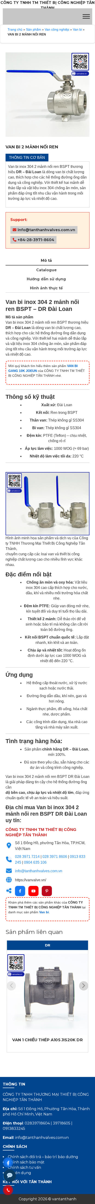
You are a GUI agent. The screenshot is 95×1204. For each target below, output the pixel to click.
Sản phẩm (33, 29)
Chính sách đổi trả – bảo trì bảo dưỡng (43, 1157)
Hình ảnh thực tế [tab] (46, 288)
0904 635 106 (35, 862)
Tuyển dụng (19, 1173)
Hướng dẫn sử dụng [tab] (46, 279)
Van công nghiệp (57, 29)
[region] (47, 94)
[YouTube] (33, 891)
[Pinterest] (47, 891)
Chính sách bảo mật (26, 1162)
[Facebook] (20, 891)
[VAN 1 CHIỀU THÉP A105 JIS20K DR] (47, 994)
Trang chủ (15, 29)
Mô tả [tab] (46, 260)
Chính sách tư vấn (24, 1167)
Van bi (77, 29)
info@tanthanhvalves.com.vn (45, 230)
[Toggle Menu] (86, 16)
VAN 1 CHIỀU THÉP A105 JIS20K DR (47, 1040)
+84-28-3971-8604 (35, 240)
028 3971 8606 (54, 857)
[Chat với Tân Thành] (9, 1175)
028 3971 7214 (27, 857)
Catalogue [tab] (46, 270)
